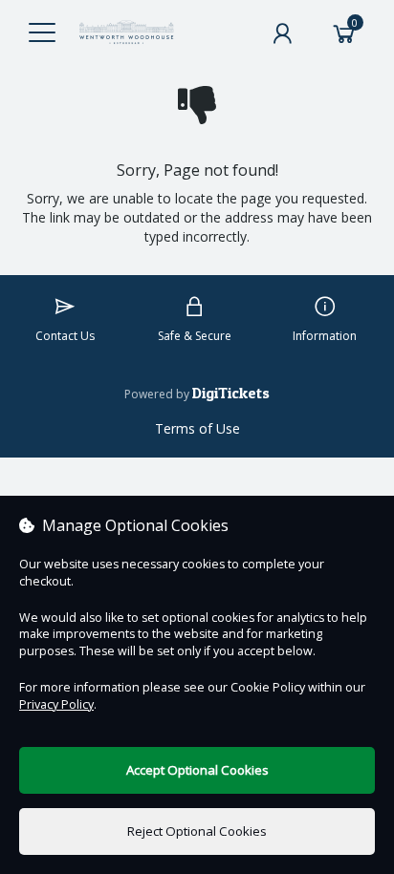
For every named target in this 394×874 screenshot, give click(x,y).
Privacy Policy (56, 704)
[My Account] (282, 33)
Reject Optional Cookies (197, 831)
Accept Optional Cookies (197, 769)
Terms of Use (197, 428)
